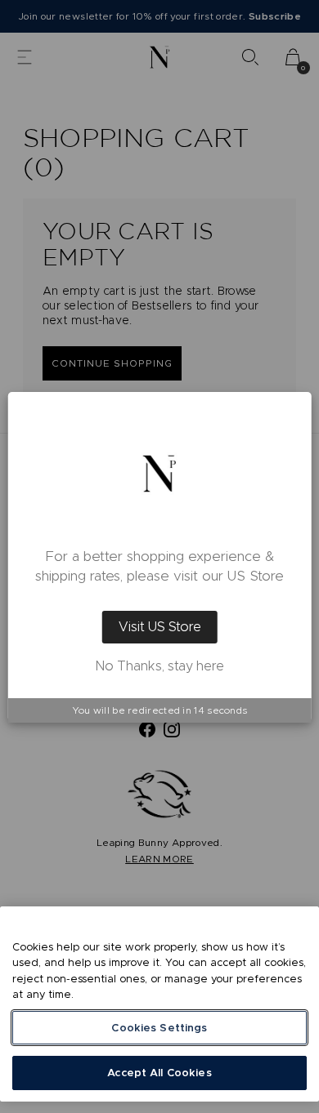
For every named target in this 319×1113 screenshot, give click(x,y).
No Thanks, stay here (160, 666)
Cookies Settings (159, 1028)
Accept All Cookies (159, 1073)
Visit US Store (160, 626)
